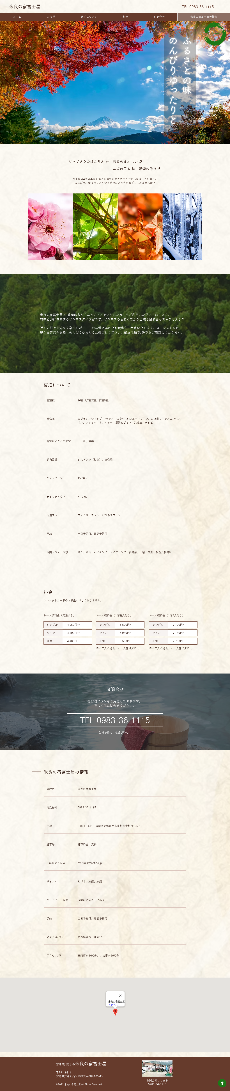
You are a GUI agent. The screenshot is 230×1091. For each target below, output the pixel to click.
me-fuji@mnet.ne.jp (90, 863)
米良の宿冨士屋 (24, 6)
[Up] (222, 1083)
